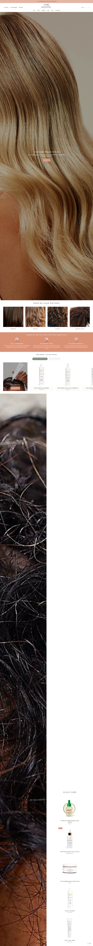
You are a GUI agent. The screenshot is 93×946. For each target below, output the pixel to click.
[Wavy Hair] (35, 317)
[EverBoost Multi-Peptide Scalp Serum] (69, 807)
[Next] (89, 1)
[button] (86, 7)
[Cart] (89, 7)
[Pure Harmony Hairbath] (41, 374)
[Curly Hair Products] (58, 317)
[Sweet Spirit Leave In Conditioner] (68, 374)
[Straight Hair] (13, 317)
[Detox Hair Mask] (69, 927)
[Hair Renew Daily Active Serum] (69, 838)
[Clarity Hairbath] (69, 898)
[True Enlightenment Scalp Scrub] (69, 868)
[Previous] (3, 1)
